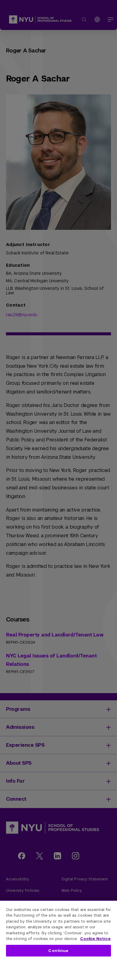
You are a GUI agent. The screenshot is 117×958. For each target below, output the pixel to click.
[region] (58, 929)
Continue (58, 950)
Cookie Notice (95, 938)
